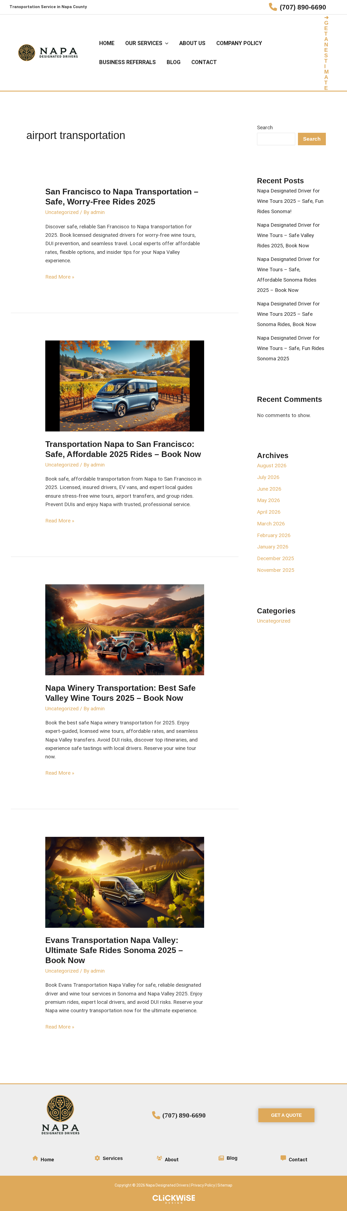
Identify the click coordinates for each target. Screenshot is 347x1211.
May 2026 (268, 500)
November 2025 (275, 570)
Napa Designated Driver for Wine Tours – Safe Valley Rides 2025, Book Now (288, 235)
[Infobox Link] (297, 7)
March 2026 (271, 524)
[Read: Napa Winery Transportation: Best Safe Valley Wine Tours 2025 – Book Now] (124, 629)
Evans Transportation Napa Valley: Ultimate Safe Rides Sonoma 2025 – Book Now (114, 950)
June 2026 (269, 489)
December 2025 (275, 558)
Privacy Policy (203, 1185)
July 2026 (268, 477)
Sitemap (224, 1185)
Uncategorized (62, 212)
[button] (331, 53)
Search (265, 127)
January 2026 (272, 547)
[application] (165, 43)
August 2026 (272, 465)
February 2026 (274, 535)
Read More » (59, 277)
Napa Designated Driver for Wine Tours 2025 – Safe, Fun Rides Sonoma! (290, 201)
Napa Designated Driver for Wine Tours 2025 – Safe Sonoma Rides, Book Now (288, 314)
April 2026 (269, 512)
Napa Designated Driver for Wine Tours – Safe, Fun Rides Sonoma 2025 (290, 348)
